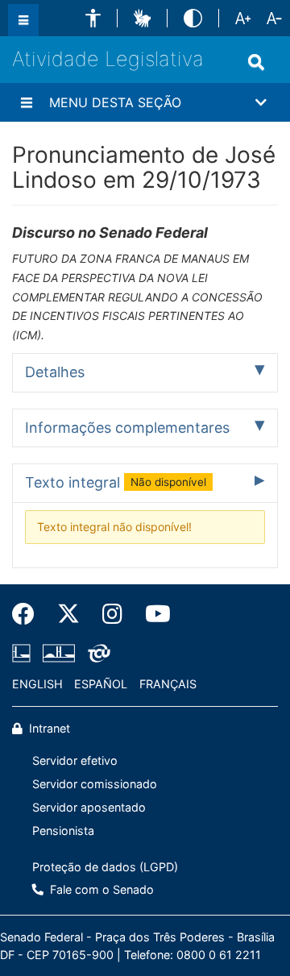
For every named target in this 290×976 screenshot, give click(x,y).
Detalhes (55, 371)
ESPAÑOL (100, 684)
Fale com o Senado (100, 889)
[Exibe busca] (256, 62)
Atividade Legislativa (108, 59)
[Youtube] (152, 614)
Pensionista (63, 830)
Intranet (48, 728)
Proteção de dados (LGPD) (105, 867)
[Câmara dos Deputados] (24, 653)
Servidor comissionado (94, 784)
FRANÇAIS (168, 684)
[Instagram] (112, 614)
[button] (93, 18)
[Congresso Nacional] (58, 653)
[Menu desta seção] (26, 102)
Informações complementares (127, 427)
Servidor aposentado (89, 807)
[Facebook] (29, 614)
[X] (68, 614)
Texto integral (115, 482)
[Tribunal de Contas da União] (96, 653)
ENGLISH (37, 684)
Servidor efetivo (75, 760)
